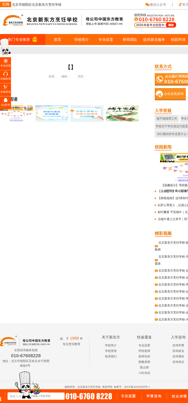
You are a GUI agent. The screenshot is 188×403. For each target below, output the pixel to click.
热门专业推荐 (19, 40)
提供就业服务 (154, 40)
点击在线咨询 (174, 94)
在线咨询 (5, 78)
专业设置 (105, 40)
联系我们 (111, 356)
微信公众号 (158, 4)
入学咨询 (178, 337)
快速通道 (144, 337)
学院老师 (144, 350)
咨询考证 (178, 361)
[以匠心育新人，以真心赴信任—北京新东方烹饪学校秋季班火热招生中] (87, 120)
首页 (57, 40)
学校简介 (81, 40)
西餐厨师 (144, 361)
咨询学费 (178, 345)
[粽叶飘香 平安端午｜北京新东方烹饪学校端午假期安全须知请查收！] (122, 120)
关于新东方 (111, 337)
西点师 (144, 367)
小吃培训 (144, 373)
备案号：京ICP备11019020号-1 (132, 386)
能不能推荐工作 (167, 118)
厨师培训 (144, 356)
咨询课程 (178, 356)
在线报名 (5, 91)
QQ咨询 (5, 105)
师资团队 (130, 40)
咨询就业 (178, 350)
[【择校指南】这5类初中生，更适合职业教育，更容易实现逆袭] (52, 120)
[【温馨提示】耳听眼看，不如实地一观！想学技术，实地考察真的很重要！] (17, 120)
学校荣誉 (111, 350)
